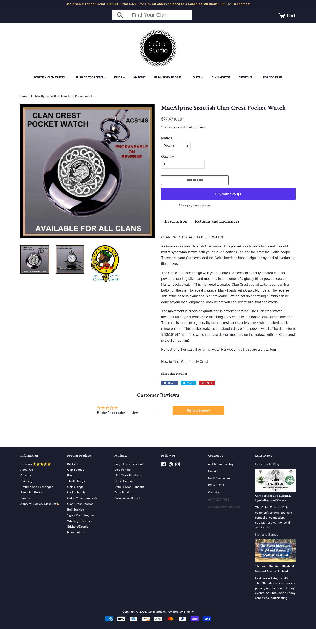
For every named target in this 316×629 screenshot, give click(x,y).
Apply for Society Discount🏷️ (40, 503)
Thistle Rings (76, 481)
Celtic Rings (75, 487)
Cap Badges (75, 469)
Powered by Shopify (180, 611)
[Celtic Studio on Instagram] (177, 465)
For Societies (272, 77)
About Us (246, 77)
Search (25, 498)
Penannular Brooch (127, 498)
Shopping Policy (31, 492)
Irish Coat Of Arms (90, 77)
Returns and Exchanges (217, 221)
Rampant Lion (76, 532)
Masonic (139, 77)
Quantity (167, 156)
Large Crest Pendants (129, 464)
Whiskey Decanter (79, 521)
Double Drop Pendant (129, 487)
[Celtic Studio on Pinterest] (170, 465)
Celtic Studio (156, 611)
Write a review (198, 410)
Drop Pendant (123, 492)
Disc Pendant (123, 469)
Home (24, 96)
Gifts (197, 77)
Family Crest (198, 361)
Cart (291, 15)
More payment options (194, 205)
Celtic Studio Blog (267, 464)
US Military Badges (168, 77)
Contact (25, 475)
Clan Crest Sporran (80, 503)
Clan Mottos (221, 77)
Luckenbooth (76, 492)
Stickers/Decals (77, 526)
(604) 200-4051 (218, 499)
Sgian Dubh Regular (81, 515)
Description (175, 221)
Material (167, 138)
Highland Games (266, 534)
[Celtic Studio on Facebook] (163, 465)
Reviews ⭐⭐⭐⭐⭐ (35, 464)
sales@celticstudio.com (224, 506)
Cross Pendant (124, 481)
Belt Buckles (75, 509)
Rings (118, 77)
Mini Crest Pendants (128, 475)
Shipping (167, 127)
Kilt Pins (72, 464)
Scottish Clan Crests (50, 77)
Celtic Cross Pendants (82, 498)
